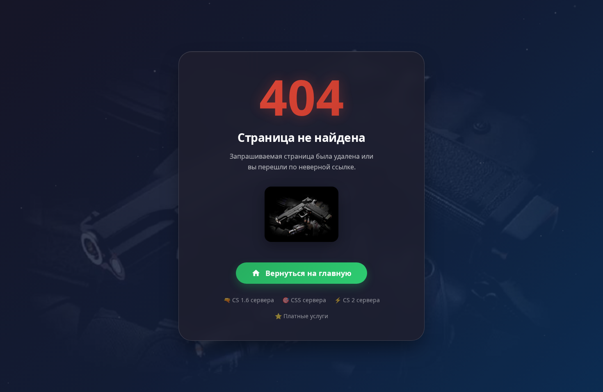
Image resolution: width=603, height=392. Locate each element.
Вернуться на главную (308, 273)
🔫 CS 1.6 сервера (249, 300)
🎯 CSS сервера (304, 300)
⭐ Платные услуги (301, 316)
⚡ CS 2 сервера (357, 300)
